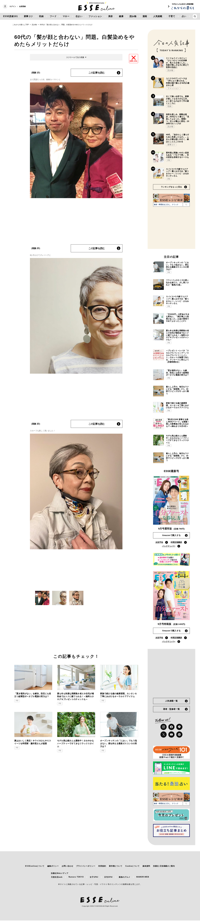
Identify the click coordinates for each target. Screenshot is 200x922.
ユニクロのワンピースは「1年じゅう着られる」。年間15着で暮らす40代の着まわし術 (177, 81)
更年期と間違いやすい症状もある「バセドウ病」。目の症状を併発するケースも (177, 155)
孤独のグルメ (124, 877)
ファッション (95, 16)
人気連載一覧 (171, 701)
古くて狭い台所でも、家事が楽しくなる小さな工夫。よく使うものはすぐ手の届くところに (177, 99)
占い (184, 16)
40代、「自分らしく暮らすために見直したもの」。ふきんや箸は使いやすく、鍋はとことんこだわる (177, 137)
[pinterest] (179, 734)
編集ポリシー (53, 866)
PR (17, 701)
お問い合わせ (67, 866)
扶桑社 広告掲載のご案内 (164, 866)
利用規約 (102, 866)
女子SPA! (94, 877)
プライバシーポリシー (85, 866)
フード (53, 16)
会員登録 (22, 6)
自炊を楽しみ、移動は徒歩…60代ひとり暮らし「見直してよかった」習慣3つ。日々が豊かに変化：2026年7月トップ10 (177, 119)
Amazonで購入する (171, 535)
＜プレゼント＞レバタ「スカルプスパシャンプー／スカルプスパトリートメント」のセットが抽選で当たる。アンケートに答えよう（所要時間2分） (177, 356)
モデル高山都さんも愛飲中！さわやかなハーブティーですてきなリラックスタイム (75, 743)
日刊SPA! (108, 877)
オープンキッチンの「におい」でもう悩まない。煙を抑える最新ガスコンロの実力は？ (118, 743)
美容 (110, 16)
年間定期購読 (176, 542)
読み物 (133, 16)
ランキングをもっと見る (171, 187)
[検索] (186, 204)
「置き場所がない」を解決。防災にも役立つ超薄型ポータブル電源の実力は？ (32, 694)
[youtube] (171, 734)
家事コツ (28, 16)
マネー (66, 16)
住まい (79, 16)
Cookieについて (132, 866)
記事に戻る (133, 61)
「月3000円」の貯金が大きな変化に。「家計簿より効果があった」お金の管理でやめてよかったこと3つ (177, 317)
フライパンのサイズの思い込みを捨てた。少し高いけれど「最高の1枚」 (177, 282)
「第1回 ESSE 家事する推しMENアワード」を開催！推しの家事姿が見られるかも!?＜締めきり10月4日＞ (177, 422)
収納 (41, 16)
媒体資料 (146, 866)
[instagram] (163, 727)
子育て (171, 16)
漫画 (145, 16)
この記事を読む (96, 72)
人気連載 (157, 16)
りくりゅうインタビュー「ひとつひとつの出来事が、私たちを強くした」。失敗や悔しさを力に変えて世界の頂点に (177, 62)
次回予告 (159, 542)
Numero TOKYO (76, 877)
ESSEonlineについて (34, 866)
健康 (121, 16)
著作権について (115, 866)
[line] (179, 727)
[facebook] (171, 727)
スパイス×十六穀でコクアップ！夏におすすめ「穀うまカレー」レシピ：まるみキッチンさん (177, 172)
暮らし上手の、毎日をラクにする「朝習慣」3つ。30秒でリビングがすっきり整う (177, 390)
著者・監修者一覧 (171, 709)
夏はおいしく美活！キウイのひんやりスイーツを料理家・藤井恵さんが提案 (32, 742)
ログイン (13, 6)
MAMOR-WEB (142, 877)
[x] (163, 734)
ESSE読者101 (10, 16)
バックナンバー (168, 546)
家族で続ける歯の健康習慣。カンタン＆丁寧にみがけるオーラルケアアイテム (118, 694)
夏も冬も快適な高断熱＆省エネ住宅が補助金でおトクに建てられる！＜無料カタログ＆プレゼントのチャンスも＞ (75, 696)
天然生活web (56, 877)
